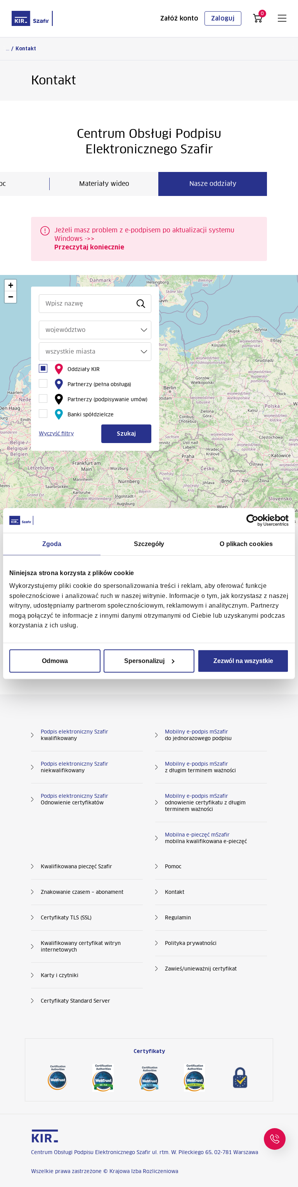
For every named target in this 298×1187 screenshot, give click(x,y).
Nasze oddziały (212, 184)
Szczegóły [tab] (149, 543)
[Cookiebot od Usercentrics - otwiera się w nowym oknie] (255, 520)
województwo (65, 329)
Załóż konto (179, 18)
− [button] (10, 297)
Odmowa (55, 661)
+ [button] (10, 285)
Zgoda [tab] (52, 543)
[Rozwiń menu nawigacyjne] (282, 18)
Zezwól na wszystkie (243, 661)
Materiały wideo (104, 184)
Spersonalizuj (144, 661)
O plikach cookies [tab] (246, 543)
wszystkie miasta (70, 351)
